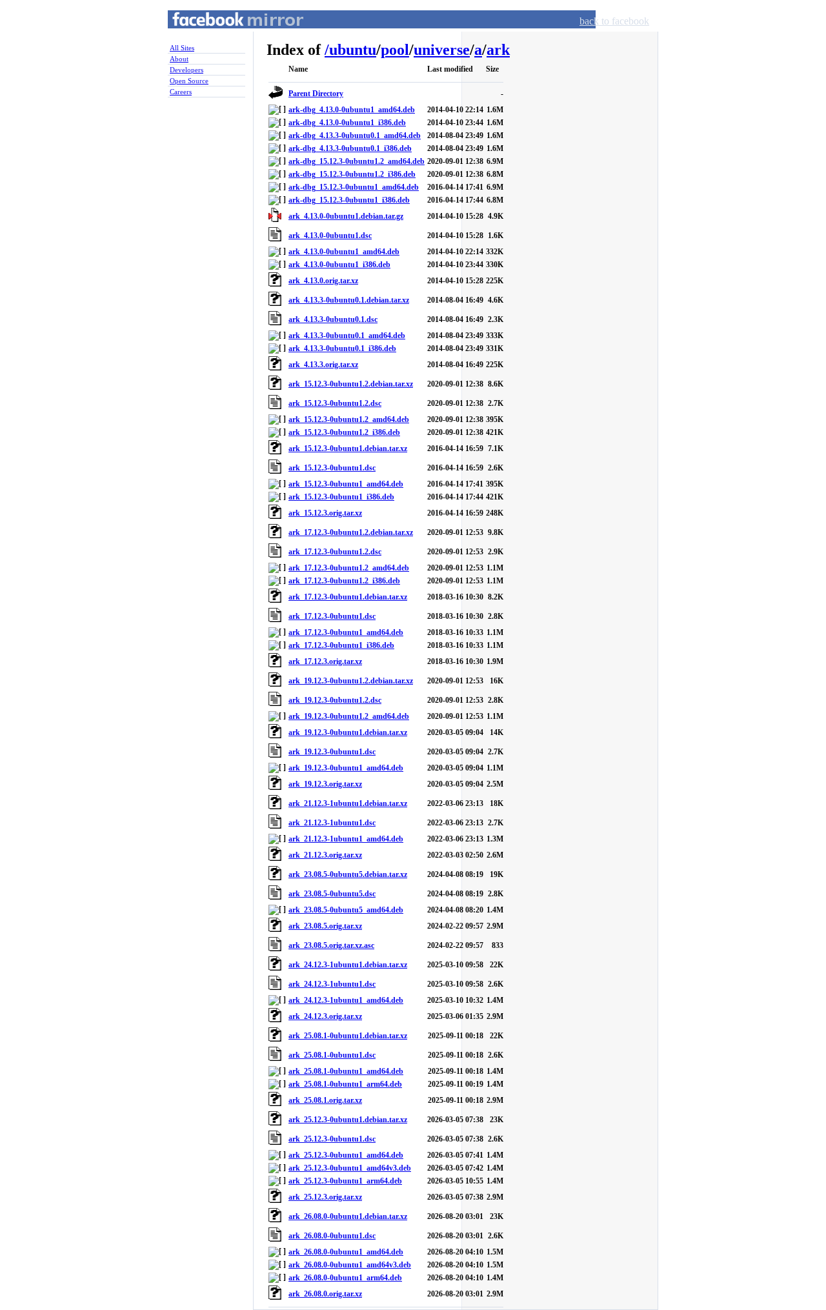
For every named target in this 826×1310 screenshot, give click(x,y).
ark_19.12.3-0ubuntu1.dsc (332, 751)
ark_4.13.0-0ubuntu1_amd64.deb (343, 251)
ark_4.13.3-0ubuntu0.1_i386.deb (342, 348)
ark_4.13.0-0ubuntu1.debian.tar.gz (345, 216)
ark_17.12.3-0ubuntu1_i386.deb (341, 645)
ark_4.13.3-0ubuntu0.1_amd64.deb (346, 335)
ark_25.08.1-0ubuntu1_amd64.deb (345, 1071)
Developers (186, 70)
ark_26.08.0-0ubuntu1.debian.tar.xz (347, 1216)
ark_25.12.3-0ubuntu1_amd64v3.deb (349, 1168)
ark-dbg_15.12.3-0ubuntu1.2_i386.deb (352, 174)
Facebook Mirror (226, 34)
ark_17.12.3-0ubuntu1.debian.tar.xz (347, 596)
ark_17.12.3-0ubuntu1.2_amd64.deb (348, 567)
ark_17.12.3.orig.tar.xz (325, 661)
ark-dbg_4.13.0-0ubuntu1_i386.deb (347, 122)
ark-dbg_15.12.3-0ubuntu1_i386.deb (349, 200)
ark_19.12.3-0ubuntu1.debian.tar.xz (347, 732)
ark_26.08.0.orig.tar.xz (325, 1293)
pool (395, 49)
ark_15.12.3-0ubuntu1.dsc (332, 467)
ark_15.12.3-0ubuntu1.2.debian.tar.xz (350, 383)
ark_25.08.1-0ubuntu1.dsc (332, 1055)
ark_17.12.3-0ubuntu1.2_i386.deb (344, 580)
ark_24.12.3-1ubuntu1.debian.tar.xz (347, 964)
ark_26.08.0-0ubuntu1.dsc (332, 1235)
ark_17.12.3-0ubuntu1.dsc (332, 616)
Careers (181, 92)
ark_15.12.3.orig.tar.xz (325, 513)
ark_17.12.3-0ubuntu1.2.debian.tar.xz (350, 532)
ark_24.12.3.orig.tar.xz (325, 1016)
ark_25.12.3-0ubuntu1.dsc (332, 1139)
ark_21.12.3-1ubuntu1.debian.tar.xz (347, 803)
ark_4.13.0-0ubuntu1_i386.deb (339, 264)
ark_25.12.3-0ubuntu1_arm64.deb (345, 1180)
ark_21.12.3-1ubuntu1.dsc (332, 822)
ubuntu (352, 49)
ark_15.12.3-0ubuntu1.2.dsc (334, 403)
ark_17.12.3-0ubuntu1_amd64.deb (345, 632)
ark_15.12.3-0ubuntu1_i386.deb (341, 496)
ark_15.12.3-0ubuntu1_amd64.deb (345, 484)
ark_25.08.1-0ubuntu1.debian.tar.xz (347, 1035)
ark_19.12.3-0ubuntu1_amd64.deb (345, 767)
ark (498, 49)
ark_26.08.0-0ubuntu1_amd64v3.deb (349, 1264)
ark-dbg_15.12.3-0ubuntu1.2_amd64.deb (356, 161)
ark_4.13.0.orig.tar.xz (323, 280)
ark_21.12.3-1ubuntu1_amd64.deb (345, 838)
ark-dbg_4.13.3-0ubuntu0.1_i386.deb (350, 148)
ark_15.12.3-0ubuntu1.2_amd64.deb (348, 419)
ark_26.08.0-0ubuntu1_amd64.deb (345, 1251)
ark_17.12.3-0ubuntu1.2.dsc (334, 551)
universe (442, 49)
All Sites (182, 48)
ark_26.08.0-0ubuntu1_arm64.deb (345, 1277)
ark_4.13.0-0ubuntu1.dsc (330, 235)
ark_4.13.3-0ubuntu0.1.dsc (333, 319)
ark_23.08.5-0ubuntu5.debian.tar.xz (347, 874)
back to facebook (614, 20)
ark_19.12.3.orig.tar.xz (325, 784)
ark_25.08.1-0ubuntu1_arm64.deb (345, 1084)
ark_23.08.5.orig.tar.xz (325, 926)
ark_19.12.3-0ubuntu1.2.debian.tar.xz (350, 680)
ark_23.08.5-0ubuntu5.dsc (332, 893)
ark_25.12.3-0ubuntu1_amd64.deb (345, 1155)
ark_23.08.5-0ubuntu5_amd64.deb (345, 909)
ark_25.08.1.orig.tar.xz (325, 1100)
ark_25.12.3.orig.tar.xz (325, 1197)
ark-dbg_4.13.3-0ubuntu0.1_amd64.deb (354, 135)
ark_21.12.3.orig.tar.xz (325, 855)
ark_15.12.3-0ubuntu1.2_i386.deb (344, 432)
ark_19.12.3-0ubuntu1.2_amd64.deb (348, 716)
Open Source (189, 81)
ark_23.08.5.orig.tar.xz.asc (331, 945)
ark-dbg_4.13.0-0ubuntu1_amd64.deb (351, 109)
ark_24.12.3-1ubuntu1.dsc (332, 984)
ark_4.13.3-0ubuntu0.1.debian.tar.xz (348, 300)
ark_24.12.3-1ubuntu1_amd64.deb (345, 1000)
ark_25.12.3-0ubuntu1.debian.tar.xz (347, 1119)
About (179, 59)
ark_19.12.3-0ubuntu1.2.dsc (334, 700)
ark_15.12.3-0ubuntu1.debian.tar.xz (347, 448)
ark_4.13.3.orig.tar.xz (323, 364)
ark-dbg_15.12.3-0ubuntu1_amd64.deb (353, 187)
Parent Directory (315, 93)
